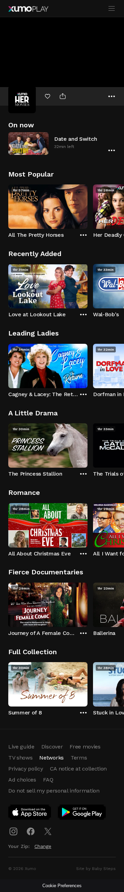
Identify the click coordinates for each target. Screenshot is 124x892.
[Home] (28, 9)
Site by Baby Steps (96, 868)
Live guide (21, 746)
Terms (79, 757)
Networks (51, 757)
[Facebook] (30, 831)
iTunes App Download (30, 813)
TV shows (20, 757)
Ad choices (22, 779)
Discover (52, 746)
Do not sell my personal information (54, 790)
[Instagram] (13, 831)
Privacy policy (25, 768)
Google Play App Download (82, 813)
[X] (48, 831)
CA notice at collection (78, 768)
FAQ (48, 779)
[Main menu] (111, 8)
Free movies (85, 746)
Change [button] (42, 846)
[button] (62, 143)
